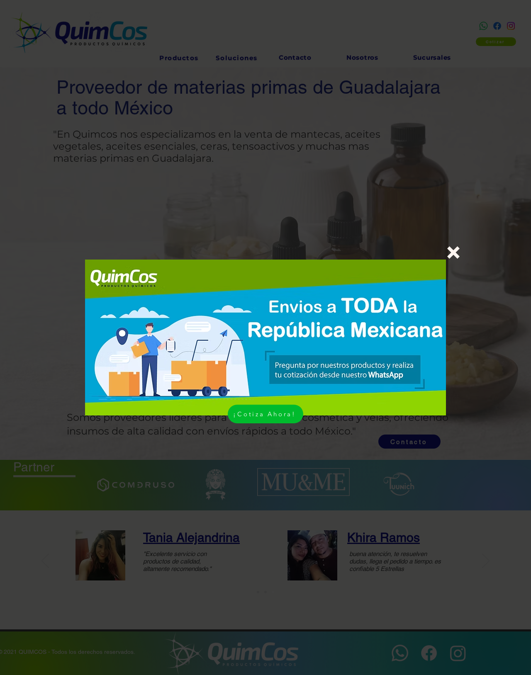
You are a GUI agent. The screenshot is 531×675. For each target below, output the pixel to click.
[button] (453, 252)
